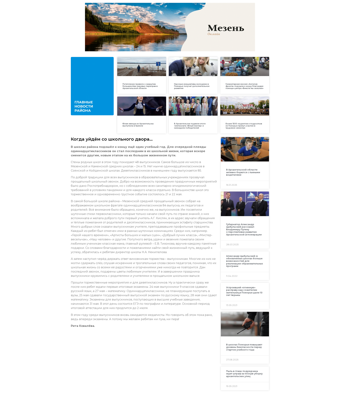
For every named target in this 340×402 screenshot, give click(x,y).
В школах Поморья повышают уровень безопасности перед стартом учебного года (244, 347)
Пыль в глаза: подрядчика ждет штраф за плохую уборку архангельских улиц (244, 374)
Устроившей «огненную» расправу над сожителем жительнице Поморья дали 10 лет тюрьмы (244, 291)
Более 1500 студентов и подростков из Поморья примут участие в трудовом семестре (244, 126)
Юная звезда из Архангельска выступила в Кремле (138, 125)
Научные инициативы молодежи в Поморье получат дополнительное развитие (191, 86)
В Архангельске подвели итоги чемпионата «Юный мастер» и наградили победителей (190, 126)
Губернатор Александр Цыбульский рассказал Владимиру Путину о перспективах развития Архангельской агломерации (244, 229)
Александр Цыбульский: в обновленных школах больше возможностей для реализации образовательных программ (244, 261)
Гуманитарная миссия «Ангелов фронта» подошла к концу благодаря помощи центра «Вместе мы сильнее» (245, 86)
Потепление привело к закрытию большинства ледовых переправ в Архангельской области (140, 86)
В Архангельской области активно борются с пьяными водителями (243, 172)
